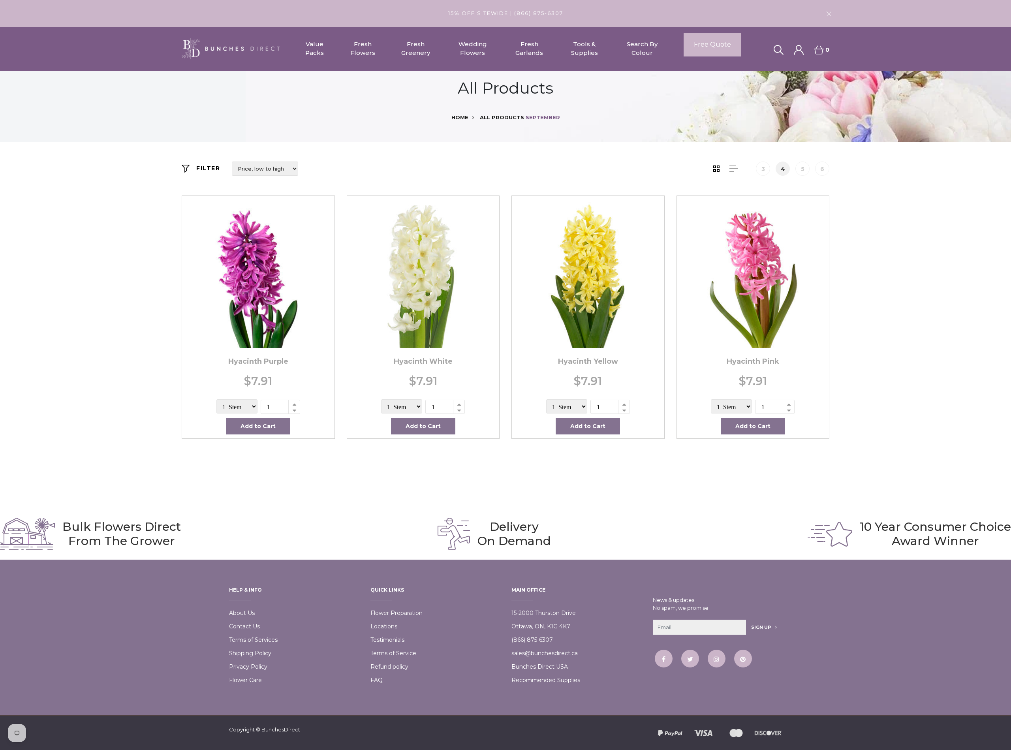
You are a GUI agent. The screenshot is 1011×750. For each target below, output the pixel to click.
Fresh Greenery (415, 48)
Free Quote (712, 44)
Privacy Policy (248, 666)
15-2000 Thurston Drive (543, 613)
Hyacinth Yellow (588, 361)
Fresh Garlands (529, 48)
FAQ (376, 680)
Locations (383, 626)
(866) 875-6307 (532, 639)
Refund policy (389, 666)
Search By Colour (642, 48)
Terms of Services (253, 639)
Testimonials (387, 639)
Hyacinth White (423, 361)
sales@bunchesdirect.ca (544, 653)
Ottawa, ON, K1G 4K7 (540, 626)
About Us (242, 613)
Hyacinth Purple (258, 361)
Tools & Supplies (584, 48)
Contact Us (244, 626)
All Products (502, 117)
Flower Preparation (396, 613)
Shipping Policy (250, 653)
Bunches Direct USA (539, 666)
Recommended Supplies (545, 680)
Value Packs (314, 48)
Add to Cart (258, 426)
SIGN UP (761, 627)
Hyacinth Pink (753, 361)
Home (459, 117)
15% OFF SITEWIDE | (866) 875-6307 (505, 13)
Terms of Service (393, 653)
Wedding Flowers (473, 48)
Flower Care (245, 680)
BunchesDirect (280, 729)
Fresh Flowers (362, 48)
